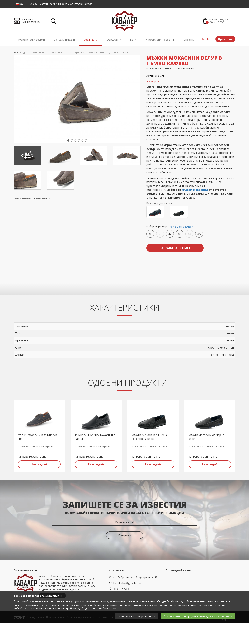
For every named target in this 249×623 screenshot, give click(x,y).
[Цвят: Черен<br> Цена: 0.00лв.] (179, 212)
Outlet (206, 39)
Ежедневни (91, 39)
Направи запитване (175, 248)
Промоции (225, 39)
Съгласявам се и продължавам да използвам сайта (198, 616)
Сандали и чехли (64, 39)
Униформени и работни (160, 39)
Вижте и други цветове (159, 203)
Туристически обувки (31, 39)
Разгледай (39, 464)
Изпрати (124, 535)
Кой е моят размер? (181, 226)
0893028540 (121, 589)
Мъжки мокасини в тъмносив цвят (37, 437)
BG (21, 4)
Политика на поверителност (136, 616)
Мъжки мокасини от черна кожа (206, 437)
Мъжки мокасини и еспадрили (65, 52)
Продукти (24, 52)
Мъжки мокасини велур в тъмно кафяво (107, 52)
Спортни (189, 39)
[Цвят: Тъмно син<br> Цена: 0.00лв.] (155, 212)
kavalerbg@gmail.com (127, 583)
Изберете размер (169, 226)
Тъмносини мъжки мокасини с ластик (95, 437)
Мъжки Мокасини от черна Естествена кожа (150, 437)
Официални (114, 39)
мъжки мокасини (195, 190)
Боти (133, 39)
